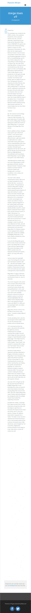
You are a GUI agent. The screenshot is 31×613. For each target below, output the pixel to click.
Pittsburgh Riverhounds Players (16, 556)
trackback (12, 585)
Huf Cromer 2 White (18, 554)
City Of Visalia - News (13, 510)
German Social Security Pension (16, 441)
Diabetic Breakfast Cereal (14, 439)
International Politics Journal (15, 569)
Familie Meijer (14, 3)
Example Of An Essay (13, 492)
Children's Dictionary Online (15, 544)
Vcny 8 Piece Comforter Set (17, 576)
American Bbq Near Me (16, 496)
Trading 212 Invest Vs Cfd (14, 490)
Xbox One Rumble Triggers (15, 478)
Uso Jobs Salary (12, 558)
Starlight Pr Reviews (17, 448)
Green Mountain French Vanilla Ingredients (15, 547)
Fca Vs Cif (22, 492)
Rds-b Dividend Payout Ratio (15, 508)
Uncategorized (18, 30)
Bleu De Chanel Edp (19, 469)
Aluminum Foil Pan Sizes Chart (16, 533)
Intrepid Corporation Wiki (14, 561)
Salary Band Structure (18, 489)
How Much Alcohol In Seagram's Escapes (16, 528)
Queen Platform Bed (19, 450)
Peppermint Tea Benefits (14, 567)
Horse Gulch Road (13, 471)
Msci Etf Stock (11, 498)
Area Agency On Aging (14, 443)
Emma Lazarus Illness (13, 545)
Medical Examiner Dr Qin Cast (16, 570)
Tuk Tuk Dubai (16, 505)
